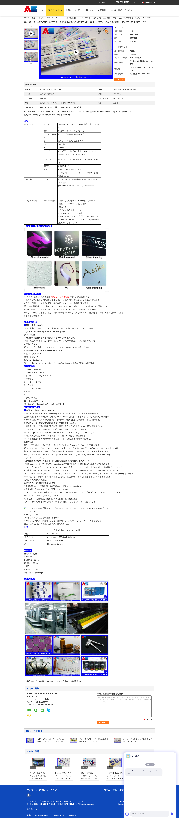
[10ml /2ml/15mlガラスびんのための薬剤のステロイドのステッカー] (30, 740)
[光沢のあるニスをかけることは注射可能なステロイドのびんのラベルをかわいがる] (38, 762)
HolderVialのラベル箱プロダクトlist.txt (52, 404)
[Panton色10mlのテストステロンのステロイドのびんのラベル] (64, 762)
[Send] (172, 814)
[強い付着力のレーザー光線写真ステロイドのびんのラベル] (73, 740)
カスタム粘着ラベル (74, 681)
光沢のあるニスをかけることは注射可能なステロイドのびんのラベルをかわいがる (38, 778)
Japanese (149, 2)
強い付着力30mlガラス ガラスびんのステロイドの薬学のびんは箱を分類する (89, 777)
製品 (33, 18)
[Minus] (172, 756)
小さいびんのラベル (45, 18)
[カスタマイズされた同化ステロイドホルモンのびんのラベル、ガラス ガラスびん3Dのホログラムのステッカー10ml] (31, 45)
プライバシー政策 (34, 801)
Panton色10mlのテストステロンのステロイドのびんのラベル (63, 777)
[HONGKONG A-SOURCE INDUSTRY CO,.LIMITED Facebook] (29, 795)
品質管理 (102, 10)
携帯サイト (33, 809)
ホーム (26, 18)
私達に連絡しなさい (121, 10)
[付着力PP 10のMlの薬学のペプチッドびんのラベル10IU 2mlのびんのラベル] (115, 762)
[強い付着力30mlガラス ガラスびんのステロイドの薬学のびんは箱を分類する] (89, 762)
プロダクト (54, 10)
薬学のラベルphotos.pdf (34, 573)
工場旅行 (88, 10)
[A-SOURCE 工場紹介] (76, 52)
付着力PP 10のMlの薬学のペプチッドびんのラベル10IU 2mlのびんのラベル (115, 777)
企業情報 (123, 790)
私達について (73, 10)
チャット (135, 2)
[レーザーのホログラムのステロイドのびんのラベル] (117, 740)
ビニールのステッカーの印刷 (56, 681)
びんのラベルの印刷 (38, 681)
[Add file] (127, 814)
